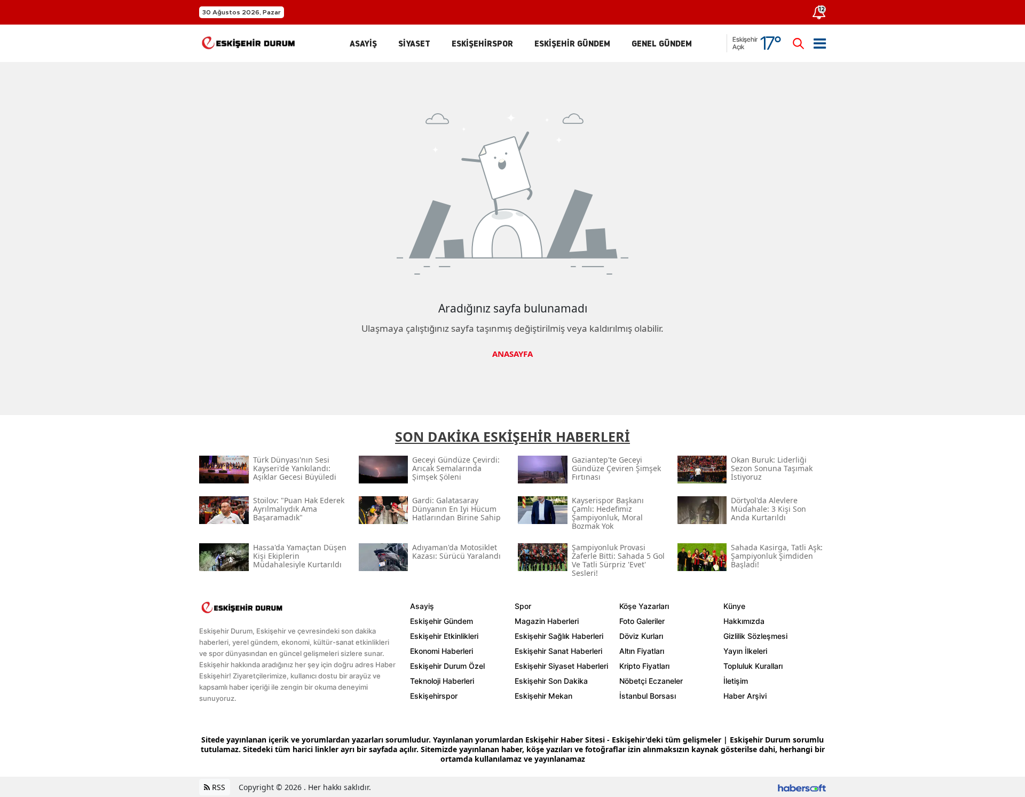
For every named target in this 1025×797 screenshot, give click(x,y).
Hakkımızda (743, 621)
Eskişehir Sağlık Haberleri (559, 635)
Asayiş (422, 606)
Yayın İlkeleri (745, 650)
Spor (523, 606)
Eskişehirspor (434, 695)
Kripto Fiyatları (644, 665)
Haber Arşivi (745, 695)
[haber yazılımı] (802, 787)
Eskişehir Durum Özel (447, 665)
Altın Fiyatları (641, 650)
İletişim (735, 680)
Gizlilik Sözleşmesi (755, 635)
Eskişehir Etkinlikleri (444, 635)
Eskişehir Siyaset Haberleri (561, 665)
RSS (217, 787)
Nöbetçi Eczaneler (651, 680)
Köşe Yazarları (644, 606)
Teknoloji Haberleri (442, 680)
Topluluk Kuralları (753, 665)
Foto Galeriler (642, 621)
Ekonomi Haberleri (441, 650)
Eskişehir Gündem (441, 621)
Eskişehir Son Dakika (551, 680)
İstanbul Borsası (647, 695)
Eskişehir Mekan (543, 695)
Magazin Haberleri (547, 621)
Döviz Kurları (641, 635)
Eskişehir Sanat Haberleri (558, 650)
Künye (734, 606)
